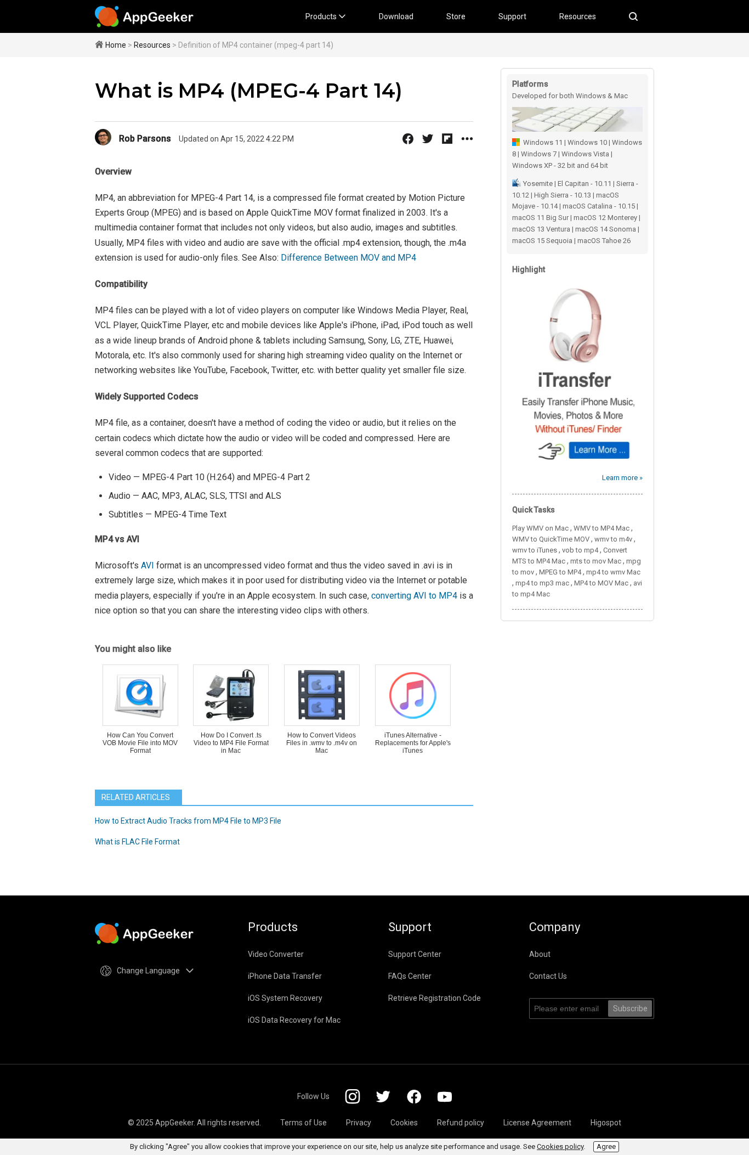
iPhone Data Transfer (285, 976)
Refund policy (460, 1122)
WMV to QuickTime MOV (550, 539)
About (540, 954)
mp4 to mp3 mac (542, 583)
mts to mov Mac (595, 561)
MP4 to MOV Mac (601, 583)
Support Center (414, 954)
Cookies (404, 1122)
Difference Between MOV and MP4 (348, 257)
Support (512, 16)
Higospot (606, 1122)
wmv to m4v (613, 539)
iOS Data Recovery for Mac (294, 1020)
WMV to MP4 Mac (601, 528)
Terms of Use (303, 1122)
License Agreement (537, 1122)
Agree (606, 1146)
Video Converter (276, 954)
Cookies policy (560, 1146)
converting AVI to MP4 (414, 595)
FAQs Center (410, 976)
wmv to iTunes (534, 550)
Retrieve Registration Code (434, 998)
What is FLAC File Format (137, 841)
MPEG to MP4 (560, 572)
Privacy (358, 1122)
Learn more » (622, 478)
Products (321, 16)
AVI (147, 565)
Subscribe (630, 1008)
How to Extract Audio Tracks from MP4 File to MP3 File (188, 820)
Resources (577, 16)
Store (456, 16)
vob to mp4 (580, 550)
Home (115, 45)
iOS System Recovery (285, 998)
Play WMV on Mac (540, 528)
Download (396, 16)
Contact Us (548, 976)
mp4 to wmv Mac (613, 572)
